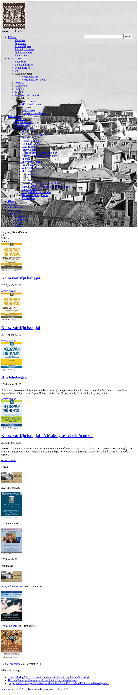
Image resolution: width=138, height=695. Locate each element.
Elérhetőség (14, 210)
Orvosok (19, 82)
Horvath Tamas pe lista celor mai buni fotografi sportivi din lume (42, 680)
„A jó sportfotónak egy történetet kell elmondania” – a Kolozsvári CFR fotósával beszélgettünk (58, 683)
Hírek (11, 201)
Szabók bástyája (30, 164)
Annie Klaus (28, 198)
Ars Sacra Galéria (31, 143)
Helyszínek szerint (24, 128)
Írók (17, 70)
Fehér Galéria (29, 149)
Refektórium (28, 177)
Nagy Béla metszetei (12, 586)
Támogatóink (22, 55)
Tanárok (19, 92)
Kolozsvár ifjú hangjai (20, 278)
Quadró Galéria (30, 174)
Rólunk (12, 37)
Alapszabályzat (23, 46)
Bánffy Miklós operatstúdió (36, 192)
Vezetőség (20, 40)
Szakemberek (29, 101)
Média (11, 204)
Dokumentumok (23, 52)
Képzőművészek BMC (34, 79)
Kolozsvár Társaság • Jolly (36, 134)
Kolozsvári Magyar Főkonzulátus (39, 155)
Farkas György (9, 625)
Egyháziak (20, 61)
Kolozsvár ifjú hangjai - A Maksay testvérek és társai (47, 435)
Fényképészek (22, 67)
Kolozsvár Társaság (38, 689)
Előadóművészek (24, 64)
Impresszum (7, 689)
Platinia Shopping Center (35, 195)
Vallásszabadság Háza (33, 168)
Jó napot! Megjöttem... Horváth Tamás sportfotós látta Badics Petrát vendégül (49, 677)
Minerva (26, 158)
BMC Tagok (28, 110)
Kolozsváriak (15, 58)
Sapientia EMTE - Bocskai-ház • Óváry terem (46, 186)
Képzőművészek (30, 76)
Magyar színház (30, 131)
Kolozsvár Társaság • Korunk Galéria (42, 183)
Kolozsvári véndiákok (33, 113)
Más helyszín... (30, 171)
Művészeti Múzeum (32, 161)
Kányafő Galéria (30, 189)
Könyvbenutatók (24, 122)
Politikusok (21, 85)
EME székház (29, 180)
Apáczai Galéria (30, 140)
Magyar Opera (29, 137)
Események (14, 116)
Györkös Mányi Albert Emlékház (39, 152)
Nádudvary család (11, 663)
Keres (127, 36)
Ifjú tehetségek (14, 377)
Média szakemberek (32, 104)
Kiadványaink (15, 207)
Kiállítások (20, 119)
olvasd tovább (8, 290)
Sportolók (20, 88)
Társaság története (24, 49)
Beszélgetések (22, 125)
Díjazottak (20, 43)
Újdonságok (14, 213)
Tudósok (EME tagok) (27, 95)
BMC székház (29, 146)
